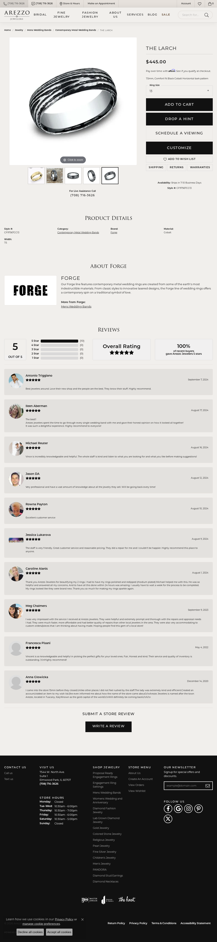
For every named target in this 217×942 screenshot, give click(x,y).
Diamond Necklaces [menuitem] (105, 881)
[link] (14, 3)
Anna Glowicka (37, 677)
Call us (8, 773)
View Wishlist (137, 791)
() (82, 341)
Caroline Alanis (37, 569)
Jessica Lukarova (38, 535)
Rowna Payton (36, 504)
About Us (115, 14)
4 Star (35, 345)
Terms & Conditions (164, 923)
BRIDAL (40, 14)
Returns (177, 167)
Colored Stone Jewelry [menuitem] (107, 833)
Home (7, 30)
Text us (8, 779)
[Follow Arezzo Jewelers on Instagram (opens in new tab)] (188, 808)
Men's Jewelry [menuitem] (102, 863)
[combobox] (190, 15)
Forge (114, 232)
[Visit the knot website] (126, 900)
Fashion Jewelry (90, 14)
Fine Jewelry (62, 14)
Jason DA (32, 474)
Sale (166, 14)
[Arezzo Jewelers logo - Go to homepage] (17, 14)
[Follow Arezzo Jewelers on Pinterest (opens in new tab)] (198, 808)
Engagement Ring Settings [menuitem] (104, 784)
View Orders (136, 785)
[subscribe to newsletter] (207, 786)
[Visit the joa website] (108, 900)
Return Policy (116, 923)
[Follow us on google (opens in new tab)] (178, 808)
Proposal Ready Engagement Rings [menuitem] (105, 774)
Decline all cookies (30, 932)
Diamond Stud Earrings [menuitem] (108, 875)
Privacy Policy (138, 923)
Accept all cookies (59, 932)
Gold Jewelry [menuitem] (101, 828)
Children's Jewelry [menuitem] (104, 857)
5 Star (35, 341)
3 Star (35, 349)
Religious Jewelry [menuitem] (104, 839)
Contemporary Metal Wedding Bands (75, 30)
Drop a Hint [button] (179, 119)
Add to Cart (179, 105)
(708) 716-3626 (82, 195)
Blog (152, 14)
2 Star (35, 354)
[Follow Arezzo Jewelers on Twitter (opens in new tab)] (168, 819)
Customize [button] (179, 148)
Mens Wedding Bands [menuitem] (107, 792)
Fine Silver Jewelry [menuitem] (104, 851)
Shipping (156, 167)
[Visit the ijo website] (89, 900)
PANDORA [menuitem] (100, 869)
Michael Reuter (37, 443)
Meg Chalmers (36, 606)
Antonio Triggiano (39, 375)
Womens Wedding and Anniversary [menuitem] (107, 800)
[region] (73, 101)
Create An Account (140, 779)
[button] (185, 3)
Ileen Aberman (36, 406)
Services (135, 14)
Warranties (200, 167)
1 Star (35, 358)
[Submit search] (207, 15)
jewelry (19, 30)
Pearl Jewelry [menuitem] (101, 845)
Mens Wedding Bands (39, 30)
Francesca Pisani (38, 643)
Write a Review (108, 726)
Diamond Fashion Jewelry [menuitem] (104, 810)
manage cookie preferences (41, 923)
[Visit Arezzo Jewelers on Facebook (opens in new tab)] (168, 808)
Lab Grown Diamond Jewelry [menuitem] (106, 820)
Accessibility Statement (196, 923)
